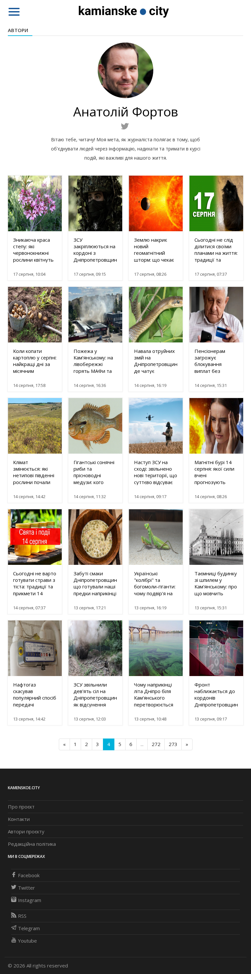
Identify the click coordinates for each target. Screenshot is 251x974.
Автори (18, 30)
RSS (22, 916)
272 (156, 744)
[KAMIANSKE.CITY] (124, 11)
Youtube (27, 940)
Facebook (29, 875)
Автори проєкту (26, 831)
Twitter (26, 887)
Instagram (29, 900)
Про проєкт (21, 806)
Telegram (29, 928)
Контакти (19, 819)
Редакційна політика (32, 844)
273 (173, 744)
